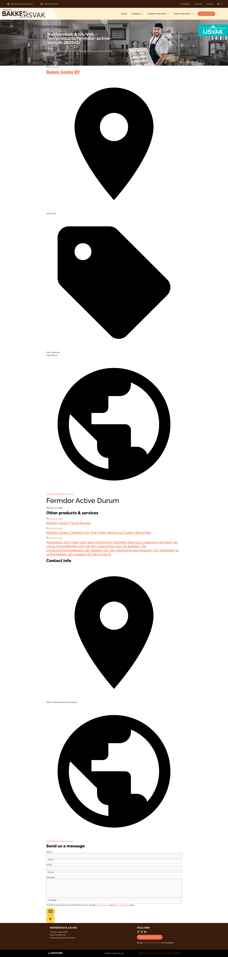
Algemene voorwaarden (147, 953)
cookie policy (163, 953)
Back (54, 920)
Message (50, 877)
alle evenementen (152, 943)
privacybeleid (175, 953)
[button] (206, 14)
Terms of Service (121, 905)
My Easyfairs (185, 4)
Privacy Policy (102, 905)
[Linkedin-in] (145, 932)
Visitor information (182, 14)
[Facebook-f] (138, 932)
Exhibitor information (157, 14)
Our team (198, 4)
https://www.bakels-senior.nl (59, 494)
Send (54, 913)
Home (124, 14)
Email (49, 865)
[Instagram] (141, 932)
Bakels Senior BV (63, 71)
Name (49, 852)
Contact (210, 4)
